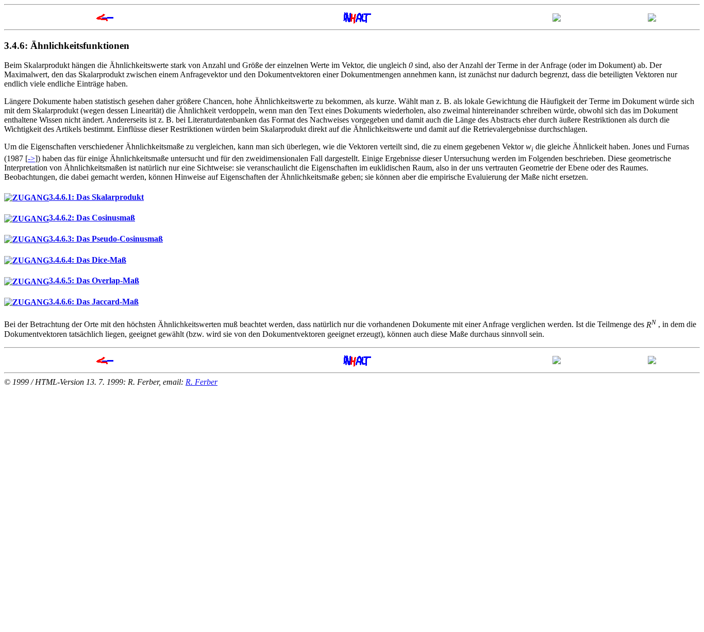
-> (31, 158)
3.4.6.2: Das (92, 217)
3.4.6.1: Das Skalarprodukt (96, 197)
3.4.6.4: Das (87, 259)
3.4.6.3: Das (106, 238)
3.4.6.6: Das (94, 301)
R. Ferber (201, 382)
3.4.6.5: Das (94, 280)
